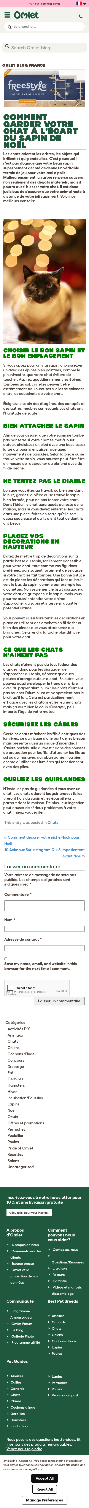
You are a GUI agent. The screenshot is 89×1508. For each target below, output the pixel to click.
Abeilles (58, 1316)
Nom (9, 920)
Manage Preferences (44, 1500)
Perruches (16, 1129)
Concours (16, 1060)
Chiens (13, 1048)
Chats (53, 822)
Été (10, 1073)
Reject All (45, 1489)
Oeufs (13, 1117)
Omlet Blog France (23, 65)
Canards (58, 1322)
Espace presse (22, 1263)
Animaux (15, 1035)
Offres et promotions (26, 1123)
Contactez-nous (65, 1249)
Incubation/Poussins (25, 1098)
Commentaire (18, 894)
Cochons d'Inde (21, 1054)
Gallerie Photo (22, 1336)
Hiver (12, 1092)
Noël (11, 1110)
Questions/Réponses (68, 1262)
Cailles (16, 1382)
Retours (59, 1275)
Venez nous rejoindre (24, 1449)
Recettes (15, 1154)
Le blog (17, 1330)
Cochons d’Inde (23, 1407)
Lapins (13, 1104)
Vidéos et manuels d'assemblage (67, 1290)
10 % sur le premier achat (44, 3)
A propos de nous (25, 1245)
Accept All (45, 1478)
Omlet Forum (21, 1324)
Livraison (60, 1268)
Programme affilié (25, 1342)
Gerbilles (15, 1079)
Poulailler (16, 1135)
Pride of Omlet (20, 1148)
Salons (13, 1161)
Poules (13, 1142)
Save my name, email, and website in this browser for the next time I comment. (40, 966)
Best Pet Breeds (63, 1301)
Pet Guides (17, 1361)
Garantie (60, 1281)
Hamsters (16, 1085)
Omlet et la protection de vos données (24, 1276)
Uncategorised (21, 1167)
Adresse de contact (23, 939)
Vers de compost (65, 1395)
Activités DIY (19, 1029)
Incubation (19, 1426)
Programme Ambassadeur (21, 1314)
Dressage (16, 1066)
